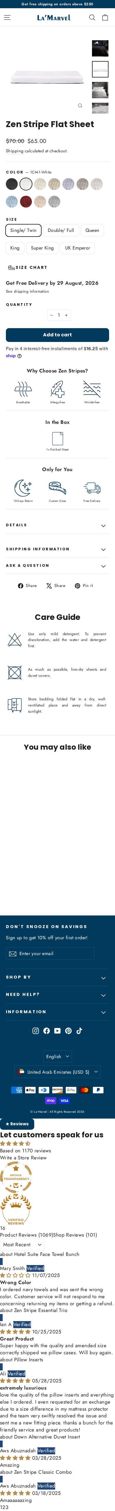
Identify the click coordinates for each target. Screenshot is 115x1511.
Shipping (14, 151)
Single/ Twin (23, 230)
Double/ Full (61, 230)
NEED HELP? (23, 994)
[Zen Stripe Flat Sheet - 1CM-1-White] (16, 884)
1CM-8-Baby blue (12, 202)
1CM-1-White (26, 184)
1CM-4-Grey (68, 184)
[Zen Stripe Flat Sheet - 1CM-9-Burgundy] (61, 884)
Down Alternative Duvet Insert (47, 1436)
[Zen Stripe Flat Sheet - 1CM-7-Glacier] (48, 884)
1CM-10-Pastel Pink (40, 202)
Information (26, 1012)
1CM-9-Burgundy (26, 202)
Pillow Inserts (28, 1359)
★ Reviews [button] (17, 1124)
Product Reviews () (26, 1234)
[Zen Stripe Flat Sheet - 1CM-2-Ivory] (22, 884)
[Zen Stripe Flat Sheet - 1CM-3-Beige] (29, 884)
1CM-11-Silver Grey (54, 202)
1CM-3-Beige (54, 184)
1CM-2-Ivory (40, 184)
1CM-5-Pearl (12, 184)
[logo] (51, 17)
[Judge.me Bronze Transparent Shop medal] (57, 1177)
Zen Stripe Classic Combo (43, 1471)
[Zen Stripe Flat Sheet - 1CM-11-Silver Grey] (9, 889)
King (15, 247)
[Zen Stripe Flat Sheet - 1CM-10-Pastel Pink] (67, 884)
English (53, 1056)
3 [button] (7, 1507)
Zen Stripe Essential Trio (41, 1310)
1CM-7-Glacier (97, 184)
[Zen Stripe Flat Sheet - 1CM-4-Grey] (35, 884)
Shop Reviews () (75, 1234)
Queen (92, 230)
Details (16, 524)
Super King (42, 247)
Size (11, 219)
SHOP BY (18, 977)
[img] (16, 1275)
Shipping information (38, 549)
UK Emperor (77, 247)
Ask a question (28, 565)
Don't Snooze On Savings (46, 927)
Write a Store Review (23, 1157)
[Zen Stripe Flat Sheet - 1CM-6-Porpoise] (42, 884)
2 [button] (3, 1507)
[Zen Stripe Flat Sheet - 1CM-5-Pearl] (9, 884)
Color (29, 172)
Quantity (19, 304)
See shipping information (27, 291)
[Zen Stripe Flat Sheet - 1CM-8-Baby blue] (54, 884)
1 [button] (1, 1507)
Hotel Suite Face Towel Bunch (47, 1254)
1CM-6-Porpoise (82, 184)
